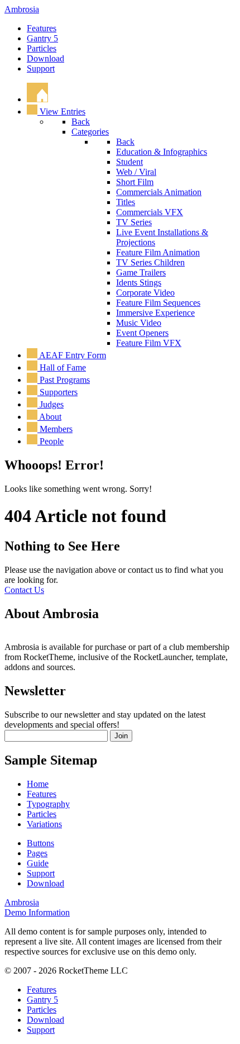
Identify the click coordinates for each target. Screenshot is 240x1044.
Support (41, 68)
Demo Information (37, 912)
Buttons (40, 843)
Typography (48, 804)
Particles (41, 48)
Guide (38, 863)
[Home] (37, 99)
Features (41, 28)
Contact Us (24, 590)
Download (45, 58)
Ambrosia (21, 9)
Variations (44, 824)
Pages (37, 853)
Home (38, 784)
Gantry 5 (42, 38)
